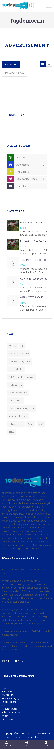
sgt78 (40, 424)
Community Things (30, 178)
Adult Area (7, 691)
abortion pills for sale (19, 353)
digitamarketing (16, 385)
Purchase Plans (9, 702)
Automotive (30, 164)
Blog (4, 688)
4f (10, 346)
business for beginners (19, 361)
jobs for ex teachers (18, 416)
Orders (5, 716)
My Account (7, 695)
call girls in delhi (16, 369)
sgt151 (11, 432)
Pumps (31, 424)
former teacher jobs (18, 393)
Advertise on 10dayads (12, 712)
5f (15, 346)
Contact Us (7, 705)
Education (30, 185)
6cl (21, 346)
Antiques (30, 157)
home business (16, 400)
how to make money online (21, 408)
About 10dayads (9, 709)
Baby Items (30, 171)
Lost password (9, 719)
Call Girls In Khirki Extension (22, 377)
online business (16, 424)
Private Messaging (10, 698)
